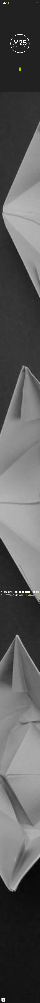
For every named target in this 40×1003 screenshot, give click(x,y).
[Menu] (37, 3)
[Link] (6, 3)
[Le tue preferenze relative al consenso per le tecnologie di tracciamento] (3, 1000)
